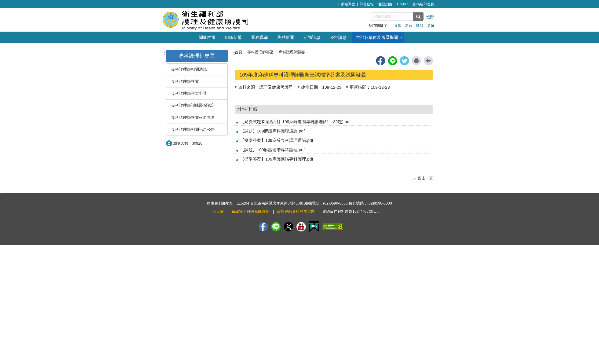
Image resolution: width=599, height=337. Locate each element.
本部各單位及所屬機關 (377, 37)
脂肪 (430, 26)
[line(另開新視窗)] (392, 60)
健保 (419, 26)
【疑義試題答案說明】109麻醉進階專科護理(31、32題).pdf (295, 121)
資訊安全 (239, 211)
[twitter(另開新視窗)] (404, 60)
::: (341, 4)
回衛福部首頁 (423, 4)
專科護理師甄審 (185, 81)
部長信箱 (367, 4)
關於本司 (207, 37)
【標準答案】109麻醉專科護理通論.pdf (276, 140)
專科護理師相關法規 (189, 69)
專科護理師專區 (197, 56)
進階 (430, 17)
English (402, 4)
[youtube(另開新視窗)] (301, 226)
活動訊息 (311, 37)
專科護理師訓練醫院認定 (193, 105)
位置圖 (218, 211)
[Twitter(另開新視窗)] (288, 226)
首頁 (238, 52)
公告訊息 (338, 37)
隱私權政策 (259, 211)
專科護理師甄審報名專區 (193, 117)
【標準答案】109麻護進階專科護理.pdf (276, 159)
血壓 (398, 26)
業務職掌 (259, 37)
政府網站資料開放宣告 (295, 211)
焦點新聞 (285, 37)
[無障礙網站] (332, 226)
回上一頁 (425, 178)
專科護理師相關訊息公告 (193, 129)
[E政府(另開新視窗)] (314, 226)
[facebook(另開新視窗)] (380, 60)
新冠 (409, 26)
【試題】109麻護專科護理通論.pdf (272, 131)
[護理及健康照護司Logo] (219, 19)
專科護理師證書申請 (189, 93)
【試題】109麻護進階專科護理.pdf (272, 149)
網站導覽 (348, 4)
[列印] (416, 60)
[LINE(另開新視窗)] (276, 226)
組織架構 (233, 37)
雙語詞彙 (385, 4)
